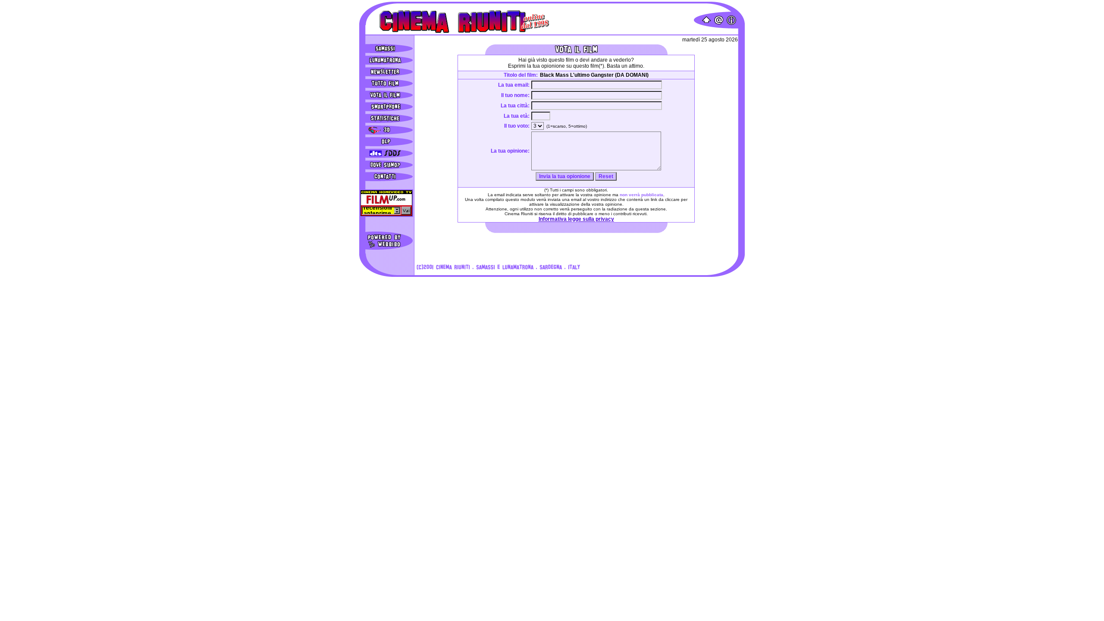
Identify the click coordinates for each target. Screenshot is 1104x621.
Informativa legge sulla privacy (576, 219)
